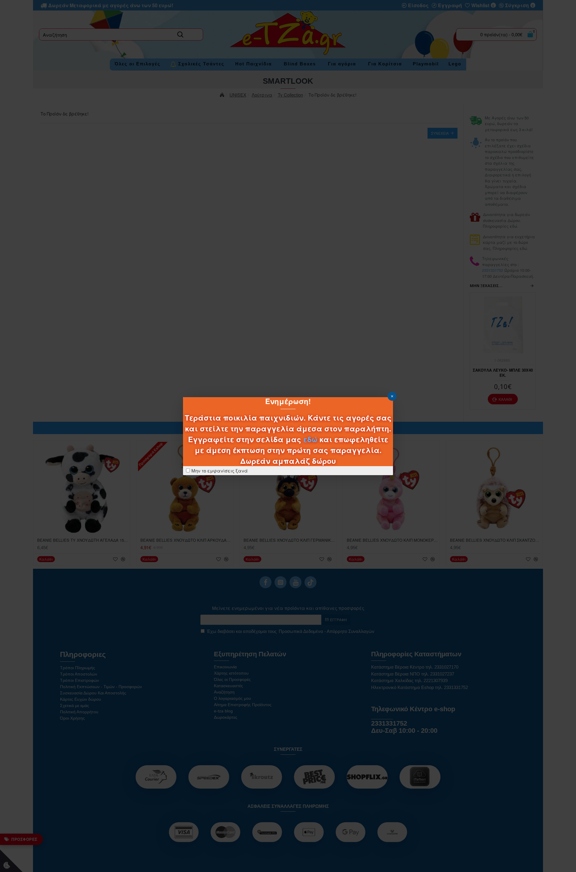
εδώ (310, 439)
